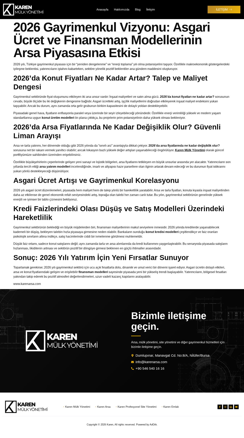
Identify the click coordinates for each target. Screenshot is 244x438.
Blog (137, 9)
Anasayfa (102, 9)
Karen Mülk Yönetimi (190, 150)
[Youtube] (236, 407)
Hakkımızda (121, 9)
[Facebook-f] (220, 407)
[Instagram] (225, 407)
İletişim (150, 9)
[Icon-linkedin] (231, 407)
